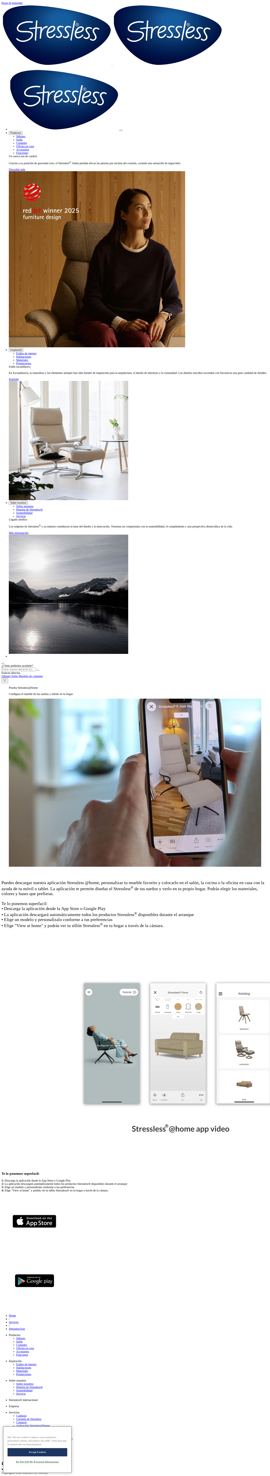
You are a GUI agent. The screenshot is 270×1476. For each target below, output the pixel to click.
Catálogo (21, 1415)
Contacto (21, 1422)
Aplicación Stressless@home (33, 1425)
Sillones (20, 136)
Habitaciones (23, 356)
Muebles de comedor (31, 676)
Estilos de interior (26, 353)
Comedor (21, 143)
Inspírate (14, 379)
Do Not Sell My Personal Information (37, 1461)
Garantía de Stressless (28, 1419)
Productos (15, 133)
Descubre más (17, 169)
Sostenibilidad (24, 512)
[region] (37, 1449)
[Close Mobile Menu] (121, 130)
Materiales (22, 360)
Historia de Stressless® (29, 509)
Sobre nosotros (18, 502)
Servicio (21, 516)
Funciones (22, 152)
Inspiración (16, 350)
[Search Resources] (37, 670)
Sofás (19, 139)
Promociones (23, 363)
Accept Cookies (37, 1452)
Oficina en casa (25, 146)
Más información (18, 532)
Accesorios (22, 149)
